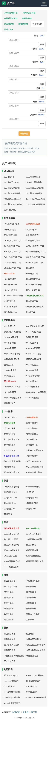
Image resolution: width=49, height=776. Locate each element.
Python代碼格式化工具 (36, 251)
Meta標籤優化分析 (12, 561)
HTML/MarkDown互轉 (13, 295)
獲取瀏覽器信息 (10, 492)
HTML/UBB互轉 (33, 290)
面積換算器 (27, 18)
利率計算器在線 (11, 13)
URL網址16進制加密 (35, 326)
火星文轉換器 (32, 428)
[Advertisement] (24, 751)
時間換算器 (8, 608)
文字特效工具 (9, 450)
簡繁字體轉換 (32, 423)
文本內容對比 (32, 434)
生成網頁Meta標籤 (34, 539)
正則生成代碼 (9, 301)
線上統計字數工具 (11, 439)
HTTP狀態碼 (9, 686)
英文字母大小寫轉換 (12, 461)
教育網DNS (31, 509)
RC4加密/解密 (10, 348)
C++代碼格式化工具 (12, 262)
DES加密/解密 (32, 343)
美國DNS (8, 514)
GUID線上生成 (10, 370)
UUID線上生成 (32, 365)
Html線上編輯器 (10, 417)
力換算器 (30, 619)
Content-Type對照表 (35, 675)
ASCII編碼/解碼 (32, 387)
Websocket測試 (33, 487)
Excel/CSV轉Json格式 (35, 199)
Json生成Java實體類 (35, 188)
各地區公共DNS (10, 498)
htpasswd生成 (32, 370)
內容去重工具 (32, 445)
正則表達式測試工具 (34, 295)
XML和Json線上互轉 (13, 199)
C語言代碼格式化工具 (35, 257)
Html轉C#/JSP (10, 279)
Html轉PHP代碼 (33, 279)
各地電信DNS (32, 498)
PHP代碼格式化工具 (12, 240)
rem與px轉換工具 (33, 534)
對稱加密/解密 (32, 337)
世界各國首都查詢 (34, 639)
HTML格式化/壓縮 (11, 224)
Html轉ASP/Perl (10, 284)
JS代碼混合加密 (11, 235)
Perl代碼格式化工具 (34, 262)
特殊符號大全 (32, 656)
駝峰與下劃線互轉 (11, 456)
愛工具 (11, 3)
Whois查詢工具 (10, 556)
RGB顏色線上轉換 (34, 472)
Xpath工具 (30, 312)
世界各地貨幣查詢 (11, 645)
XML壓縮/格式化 (33, 240)
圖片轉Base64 (10, 381)
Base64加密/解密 (33, 332)
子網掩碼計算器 (29, 13)
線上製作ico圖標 (11, 539)
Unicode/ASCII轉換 (12, 387)
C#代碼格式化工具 (12, 246)
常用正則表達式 (10, 306)
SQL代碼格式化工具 (12, 251)
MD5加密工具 (10, 326)
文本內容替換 (9, 434)
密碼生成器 (8, 365)
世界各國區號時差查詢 (35, 645)
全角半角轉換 (32, 456)
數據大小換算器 (33, 614)
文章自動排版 (32, 417)
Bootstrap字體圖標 (12, 697)
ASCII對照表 (31, 686)
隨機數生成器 (9, 467)
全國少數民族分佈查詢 (35, 650)
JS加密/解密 (31, 229)
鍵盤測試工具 (9, 403)
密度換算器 (8, 619)
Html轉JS (30, 268)
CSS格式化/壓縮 (33, 224)
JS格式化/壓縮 (10, 229)
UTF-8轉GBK (32, 381)
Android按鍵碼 (32, 398)
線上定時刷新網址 (11, 545)
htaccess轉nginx (33, 528)
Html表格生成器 (10, 290)
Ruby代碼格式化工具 (13, 257)
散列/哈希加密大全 (12, 359)
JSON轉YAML (10, 210)
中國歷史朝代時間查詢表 (14, 656)
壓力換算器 (8, 597)
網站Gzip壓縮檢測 (11, 550)
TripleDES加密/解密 (12, 354)
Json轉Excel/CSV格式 (13, 204)
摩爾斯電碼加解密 (34, 359)
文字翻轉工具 (9, 445)
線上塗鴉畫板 (9, 634)
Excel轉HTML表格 (34, 284)
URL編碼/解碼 (10, 392)
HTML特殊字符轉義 (12, 692)
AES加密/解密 (10, 343)
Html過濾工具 (32, 301)
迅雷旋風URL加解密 (12, 332)
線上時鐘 (30, 634)
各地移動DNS (32, 503)
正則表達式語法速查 (34, 306)
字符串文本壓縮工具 (34, 450)
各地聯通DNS (10, 503)
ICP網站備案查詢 (33, 556)
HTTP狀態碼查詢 (11, 567)
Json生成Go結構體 (12, 193)
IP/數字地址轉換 (33, 376)
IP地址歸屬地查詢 (11, 487)
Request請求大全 (11, 681)
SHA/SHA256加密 (34, 354)
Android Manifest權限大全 (37, 697)
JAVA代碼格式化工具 (35, 246)
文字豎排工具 (32, 439)
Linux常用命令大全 (12, 703)
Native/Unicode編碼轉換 (36, 392)
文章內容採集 (9, 423)
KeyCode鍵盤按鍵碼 (12, 398)
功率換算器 (31, 597)
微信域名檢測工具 (11, 528)
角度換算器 (8, 614)
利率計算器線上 (10, 581)
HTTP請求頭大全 (33, 681)
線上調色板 (31, 545)
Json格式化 (9, 177)
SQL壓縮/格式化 (33, 235)
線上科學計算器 (10, 586)
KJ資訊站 (16, 712)
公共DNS (30, 492)
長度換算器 (8, 603)
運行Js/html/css (10, 312)
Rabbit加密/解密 (33, 348)
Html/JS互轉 (9, 273)
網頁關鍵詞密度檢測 (34, 561)
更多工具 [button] (8, 29)
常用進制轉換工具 (11, 472)
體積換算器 (23, 24)
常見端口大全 (32, 692)
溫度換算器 (31, 603)
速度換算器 (37, 24)
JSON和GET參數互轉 (35, 204)
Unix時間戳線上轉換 (34, 467)
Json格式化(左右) (11, 182)
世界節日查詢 (9, 650)
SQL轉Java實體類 (34, 193)
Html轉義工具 (32, 273)
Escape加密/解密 (11, 337)
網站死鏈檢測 (32, 550)
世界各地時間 (9, 639)
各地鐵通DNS (10, 509)
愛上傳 (25, 712)
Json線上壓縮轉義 (34, 182)
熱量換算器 (9, 24)
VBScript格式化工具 (12, 268)
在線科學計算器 (11, 18)
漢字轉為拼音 (9, 428)
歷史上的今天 (9, 661)
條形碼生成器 (9, 376)
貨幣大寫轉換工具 (34, 461)
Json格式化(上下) (33, 177)
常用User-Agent (11, 675)
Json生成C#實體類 (12, 188)
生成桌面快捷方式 (11, 534)
